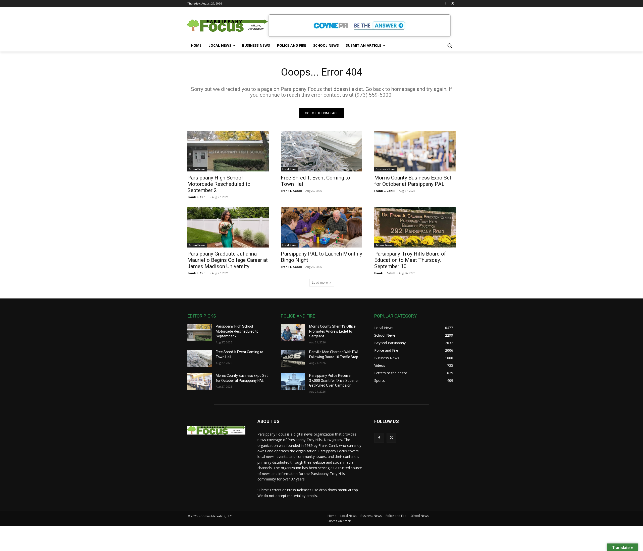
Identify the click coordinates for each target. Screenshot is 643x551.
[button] (450, 45)
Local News (289, 169)
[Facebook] (446, 4)
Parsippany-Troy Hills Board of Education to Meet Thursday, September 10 (410, 260)
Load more (320, 282)
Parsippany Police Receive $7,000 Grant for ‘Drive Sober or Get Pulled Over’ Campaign (334, 380)
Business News (386, 169)
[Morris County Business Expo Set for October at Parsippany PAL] (415, 151)
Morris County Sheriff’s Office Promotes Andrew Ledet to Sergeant (332, 331)
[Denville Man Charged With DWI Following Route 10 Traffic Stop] (293, 358)
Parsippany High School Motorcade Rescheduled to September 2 (218, 184)
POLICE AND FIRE (298, 316)
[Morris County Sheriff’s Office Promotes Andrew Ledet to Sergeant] (293, 332)
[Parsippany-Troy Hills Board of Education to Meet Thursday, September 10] (415, 227)
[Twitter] (453, 4)
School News (197, 169)
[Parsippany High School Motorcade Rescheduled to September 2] (228, 151)
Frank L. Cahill (197, 197)
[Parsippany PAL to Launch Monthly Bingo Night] (321, 227)
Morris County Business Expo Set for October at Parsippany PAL (412, 181)
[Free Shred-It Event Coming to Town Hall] (321, 151)
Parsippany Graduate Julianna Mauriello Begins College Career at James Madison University (227, 260)
